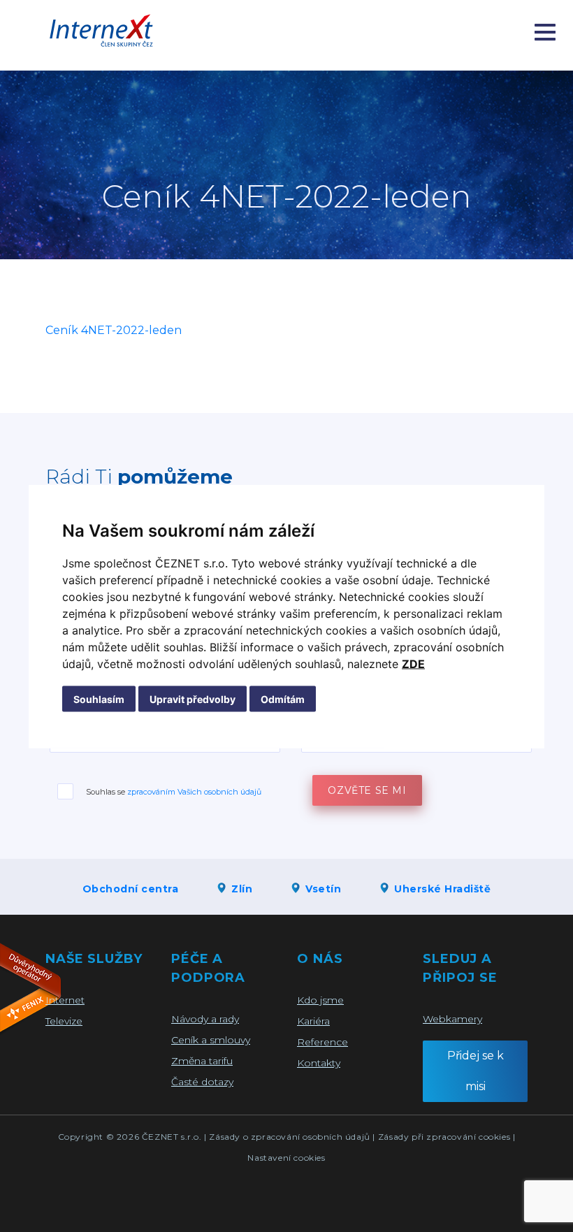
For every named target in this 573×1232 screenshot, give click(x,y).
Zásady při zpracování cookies (444, 1136)
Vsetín (323, 889)
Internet (65, 1000)
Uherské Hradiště (442, 889)
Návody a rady (205, 1019)
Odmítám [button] (283, 698)
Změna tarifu (202, 1061)
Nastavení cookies (286, 1157)
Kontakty (318, 1063)
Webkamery (452, 1019)
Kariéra (313, 1021)
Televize (63, 1021)
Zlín (241, 889)
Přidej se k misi (475, 1071)
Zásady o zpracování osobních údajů (289, 1136)
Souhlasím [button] (98, 698)
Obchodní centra (130, 889)
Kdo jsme (320, 1000)
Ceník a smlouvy (210, 1040)
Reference (322, 1042)
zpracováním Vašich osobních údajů (194, 792)
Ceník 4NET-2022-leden (113, 330)
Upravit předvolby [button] (192, 698)
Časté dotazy (202, 1081)
